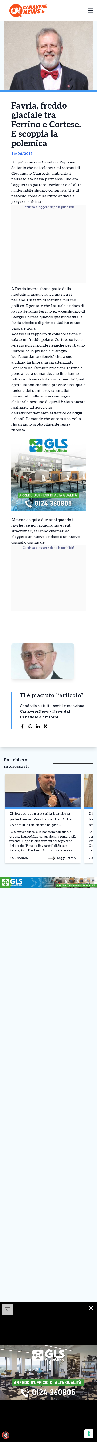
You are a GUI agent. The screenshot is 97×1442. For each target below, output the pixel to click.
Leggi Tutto (66, 858)
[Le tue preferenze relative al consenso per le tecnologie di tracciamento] (88, 1433)
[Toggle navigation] (90, 10)
